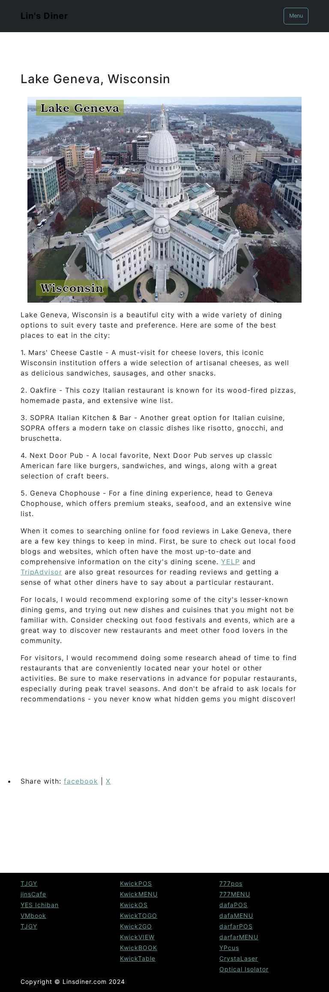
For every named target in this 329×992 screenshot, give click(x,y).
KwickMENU (139, 894)
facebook (81, 781)
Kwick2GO (136, 926)
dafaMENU (236, 915)
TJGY (29, 883)
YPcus (229, 947)
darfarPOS (236, 926)
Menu (296, 15)
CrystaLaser (238, 958)
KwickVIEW (137, 937)
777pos (230, 883)
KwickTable (138, 958)
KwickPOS (136, 883)
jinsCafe (33, 894)
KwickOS (134, 904)
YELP (230, 561)
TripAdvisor (41, 572)
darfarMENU (238, 937)
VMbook (33, 915)
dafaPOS (233, 904)
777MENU (234, 894)
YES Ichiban (40, 904)
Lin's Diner (44, 16)
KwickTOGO (138, 915)
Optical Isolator (244, 969)
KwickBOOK (138, 947)
